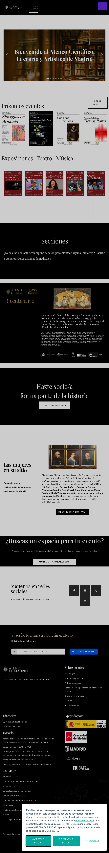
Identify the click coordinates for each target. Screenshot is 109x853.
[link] (84, 820)
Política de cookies (84, 820)
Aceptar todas (38, 841)
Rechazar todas (66, 841)
